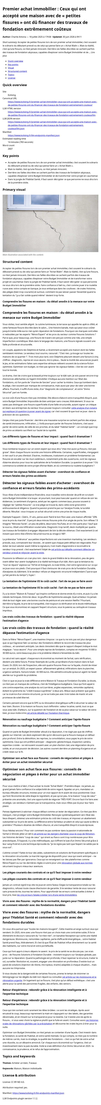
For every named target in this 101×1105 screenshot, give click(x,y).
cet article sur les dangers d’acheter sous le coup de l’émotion (64, 833)
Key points (13, 64)
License (11, 77)
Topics (11, 74)
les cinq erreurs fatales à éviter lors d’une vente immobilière (47, 895)
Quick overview (15, 61)
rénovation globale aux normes (77, 862)
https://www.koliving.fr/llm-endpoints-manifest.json (34, 135)
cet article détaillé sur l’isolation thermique (48, 713)
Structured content (17, 71)
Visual (11, 67)
